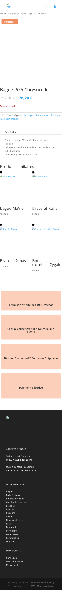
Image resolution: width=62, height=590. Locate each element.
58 (25, 115)
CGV (32, 586)
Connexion (11, 557)
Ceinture (10, 512)
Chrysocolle (48, 115)
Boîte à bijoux (13, 495)
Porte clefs (11, 530)
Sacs (8, 523)
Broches (10, 509)
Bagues (10, 491)
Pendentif (11, 527)
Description (11, 132)
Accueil (3, 13)
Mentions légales (45, 586)
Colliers (10, 516)
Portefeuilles (12, 537)
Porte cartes (12, 534)
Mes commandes (14, 561)
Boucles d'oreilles (15, 498)
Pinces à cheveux (14, 520)
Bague (31, 115)
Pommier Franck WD (41, 582)
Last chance (12, 118)
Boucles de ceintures (16, 502)
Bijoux (38, 115)
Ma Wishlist (12, 565)
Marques (12, 13)
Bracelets (10, 505)
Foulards (10, 541)
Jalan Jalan (21, 13)
